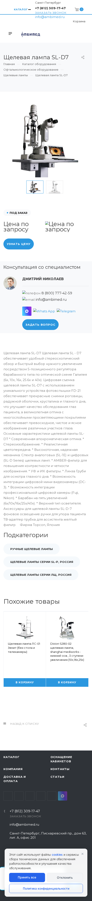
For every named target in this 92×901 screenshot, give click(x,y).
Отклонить (65, 877)
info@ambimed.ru (50, 17)
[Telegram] (66, 311)
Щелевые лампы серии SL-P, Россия (41, 562)
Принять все (27, 877)
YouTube (29, 796)
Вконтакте (8, 796)
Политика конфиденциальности (46, 888)
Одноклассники (40, 796)
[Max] (26, 311)
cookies (57, 854)
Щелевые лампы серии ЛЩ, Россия (40, 574)
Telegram (19, 796)
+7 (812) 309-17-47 (50, 8)
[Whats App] (44, 311)
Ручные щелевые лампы (31, 549)
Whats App (51, 796)
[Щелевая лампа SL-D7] (46, 139)
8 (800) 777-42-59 (57, 293)
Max (62, 796)
